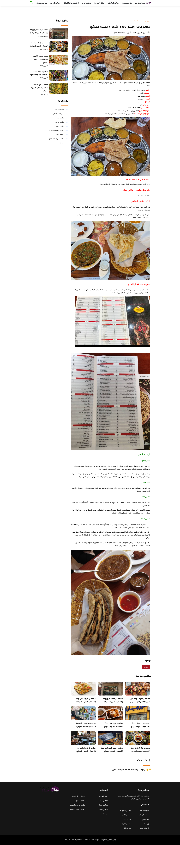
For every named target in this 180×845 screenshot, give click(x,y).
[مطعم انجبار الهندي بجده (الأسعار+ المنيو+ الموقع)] (110, 58)
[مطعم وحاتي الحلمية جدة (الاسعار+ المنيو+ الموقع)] (58, 46)
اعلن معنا (67, 839)
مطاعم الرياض (144, 815)
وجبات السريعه (99, 3)
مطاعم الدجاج (55, 3)
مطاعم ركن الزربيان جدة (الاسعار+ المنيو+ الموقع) (140, 725)
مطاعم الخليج (126, 823)
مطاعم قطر (127, 828)
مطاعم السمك (60, 126)
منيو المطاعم (144, 810)
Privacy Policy (77, 839)
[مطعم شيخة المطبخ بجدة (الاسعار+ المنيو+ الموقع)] (58, 33)
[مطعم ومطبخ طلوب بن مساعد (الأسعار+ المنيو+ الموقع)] (58, 88)
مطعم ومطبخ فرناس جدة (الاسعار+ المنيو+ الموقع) (86, 700)
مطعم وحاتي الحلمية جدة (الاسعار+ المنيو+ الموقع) (140, 749)
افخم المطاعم (140, 3)
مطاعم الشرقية (126, 815)
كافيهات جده (144, 828)
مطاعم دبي (145, 819)
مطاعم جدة (127, 819)
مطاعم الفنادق (113, 3)
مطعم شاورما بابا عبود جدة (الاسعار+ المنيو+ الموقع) (40, 59)
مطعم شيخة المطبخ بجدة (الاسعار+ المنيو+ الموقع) (113, 700)
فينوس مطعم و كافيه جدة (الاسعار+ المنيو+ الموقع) (86, 725)
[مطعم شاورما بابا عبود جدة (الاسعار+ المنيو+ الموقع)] (58, 60)
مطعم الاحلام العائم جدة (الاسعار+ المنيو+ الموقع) (86, 749)
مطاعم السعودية (125, 810)
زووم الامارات (144, 823)
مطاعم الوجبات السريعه (57, 130)
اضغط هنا (121, 110)
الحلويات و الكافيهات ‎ (71, 3)
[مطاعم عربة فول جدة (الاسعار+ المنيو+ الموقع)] (58, 75)
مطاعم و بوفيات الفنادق (57, 138)
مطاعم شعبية (127, 3)
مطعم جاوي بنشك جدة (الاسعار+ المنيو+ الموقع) (113, 725)
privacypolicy (41, 3)
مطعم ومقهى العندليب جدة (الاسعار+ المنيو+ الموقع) (112, 749)
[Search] (31, 3)
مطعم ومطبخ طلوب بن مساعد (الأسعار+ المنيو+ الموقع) (39, 88)
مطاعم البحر (86, 3)
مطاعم (146, 667)
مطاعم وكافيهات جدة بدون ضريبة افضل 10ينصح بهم (139, 700)
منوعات (62, 143)
